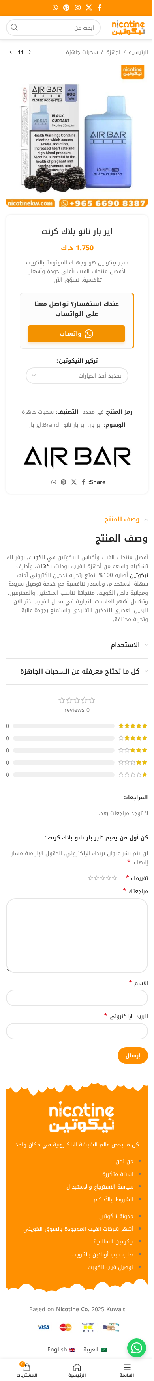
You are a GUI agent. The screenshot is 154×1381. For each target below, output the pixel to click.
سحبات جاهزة (82, 52)
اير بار (95, 425)
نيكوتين (139, 575)
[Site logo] (128, 27)
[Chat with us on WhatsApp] (136, 1347)
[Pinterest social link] (66, 8)
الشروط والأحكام (113, 1199)
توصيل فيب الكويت (110, 1267)
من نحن (124, 1161)
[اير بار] (77, 455)
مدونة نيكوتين (116, 1216)
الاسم (138, 983)
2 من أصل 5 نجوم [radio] (108, 878)
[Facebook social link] (99, 8)
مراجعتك (135, 891)
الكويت (36, 557)
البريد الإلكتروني (126, 1016)
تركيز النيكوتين (78, 361)
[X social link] (88, 8)
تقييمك (137, 878)
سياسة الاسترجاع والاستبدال (99, 1187)
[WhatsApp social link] (55, 8)
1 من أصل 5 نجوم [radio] (114, 878)
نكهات (44, 566)
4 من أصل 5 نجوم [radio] (97, 878)
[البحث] (14, 27)
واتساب (70, 333)
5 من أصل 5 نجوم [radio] (91, 878)
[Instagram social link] (77, 8)
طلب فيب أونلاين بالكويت (102, 1254)
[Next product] (10, 52)
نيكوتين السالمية (113, 1241)
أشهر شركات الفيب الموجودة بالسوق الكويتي (78, 1229)
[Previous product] (29, 52)
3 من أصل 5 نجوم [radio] (102, 878)
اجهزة (113, 52)
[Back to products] (20, 52)
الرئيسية (138, 52)
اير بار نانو (74, 425)
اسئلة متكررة (117, 1174)
